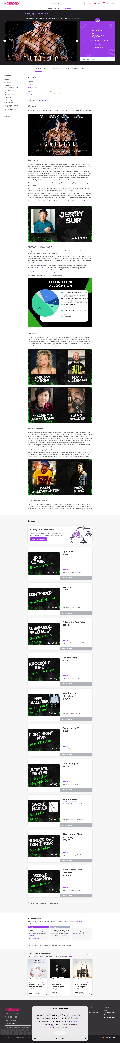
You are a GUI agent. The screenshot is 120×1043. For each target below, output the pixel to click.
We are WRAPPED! (92, 59)
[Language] (95, 3)
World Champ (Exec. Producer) (11, 110)
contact (36, 87)
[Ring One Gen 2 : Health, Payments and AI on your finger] (60, 968)
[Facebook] (5, 1017)
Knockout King (9, 90)
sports (63, 93)
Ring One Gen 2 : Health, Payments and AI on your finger (60, 986)
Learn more (32, 935)
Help (70, 921)
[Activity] (103, 3)
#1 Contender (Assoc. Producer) (11, 105)
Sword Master (9, 102)
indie (57, 93)
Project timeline (8, 116)
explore (71, 956)
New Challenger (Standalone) (10, 93)
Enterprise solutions (109, 1017)
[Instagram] (13, 1017)
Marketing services (109, 1012)
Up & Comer (8, 82)
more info (30, 87)
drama (51, 93)
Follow (97, 44)
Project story (7, 75)
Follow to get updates (35, 938)
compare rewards (38, 539)
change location (68, 8)
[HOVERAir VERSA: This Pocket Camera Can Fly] (37, 968)
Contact (88, 1010)
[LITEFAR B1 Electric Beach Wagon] (82, 968)
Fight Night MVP (9, 97)
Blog (87, 1015)
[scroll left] (4, 41)
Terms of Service (19, 1037)
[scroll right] (77, 41)
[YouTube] (11, 1017)
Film (30, 93)
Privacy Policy (9, 1037)
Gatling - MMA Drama (38, 13)
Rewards (6, 79)
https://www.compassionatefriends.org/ (42, 272)
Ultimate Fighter (9, 100)
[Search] (49, 3)
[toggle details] (47, 995)
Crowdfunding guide (92, 1012)
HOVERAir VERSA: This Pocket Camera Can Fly (37, 986)
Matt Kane (29, 16)
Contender (8, 85)
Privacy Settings (30, 1037)
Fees (105, 1010)
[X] (8, 1017)
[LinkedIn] (16, 1017)
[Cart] (99, 3)
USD (87, 3)
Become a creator (109, 1015)
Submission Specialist (11, 87)
